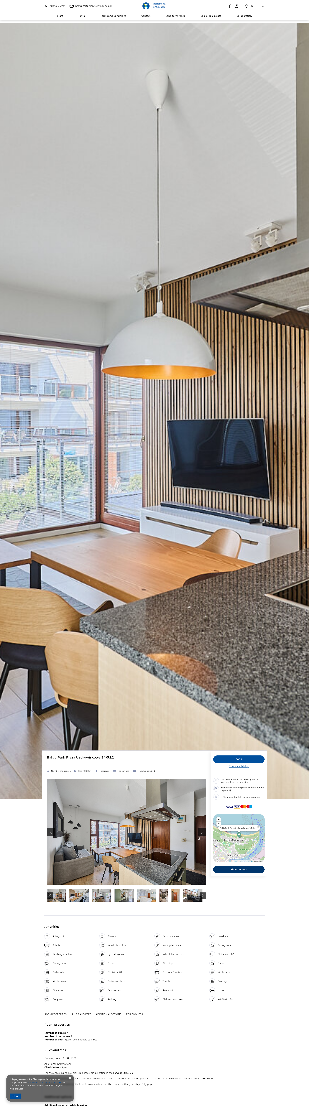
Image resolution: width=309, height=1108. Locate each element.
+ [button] (219, 819)
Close (15, 1096)
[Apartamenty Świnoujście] (154, 6)
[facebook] (230, 6)
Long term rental (176, 15)
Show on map (239, 869)
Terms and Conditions (113, 15)
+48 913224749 (56, 6)
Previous (51, 832)
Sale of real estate (211, 15)
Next (202, 832)
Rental (81, 15)
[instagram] (236, 6)
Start (60, 15)
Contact (145, 15)
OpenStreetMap (248, 861)
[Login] (263, 6)
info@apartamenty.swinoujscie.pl (93, 6)
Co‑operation (244, 15)
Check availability (239, 766)
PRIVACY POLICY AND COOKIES (44, 1082)
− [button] (219, 823)
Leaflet (235, 861)
